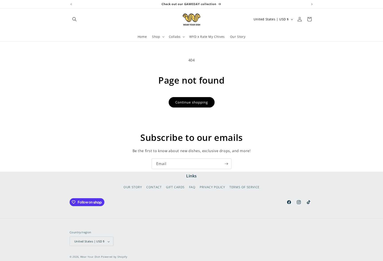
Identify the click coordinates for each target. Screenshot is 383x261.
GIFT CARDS (175, 187)
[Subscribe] (226, 164)
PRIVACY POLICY (212, 187)
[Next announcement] (312, 4)
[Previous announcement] (71, 4)
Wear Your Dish (90, 257)
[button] (74, 19)
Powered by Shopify (114, 257)
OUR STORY (132, 187)
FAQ (192, 187)
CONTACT (154, 187)
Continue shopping (191, 102)
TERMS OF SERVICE (244, 187)
